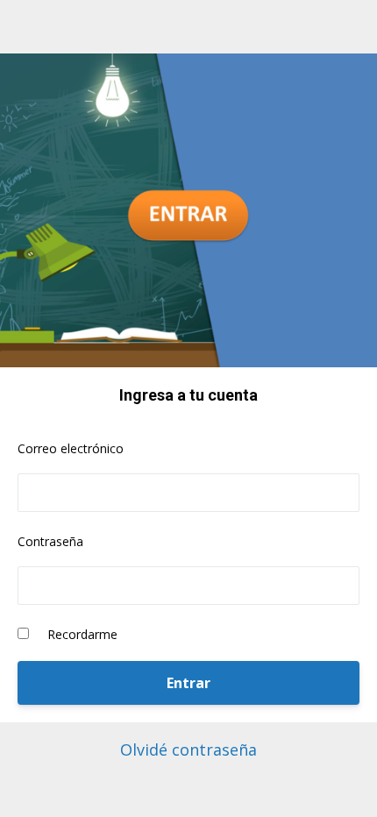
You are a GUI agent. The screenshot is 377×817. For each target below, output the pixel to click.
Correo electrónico (71, 448)
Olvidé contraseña (188, 749)
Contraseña (50, 541)
